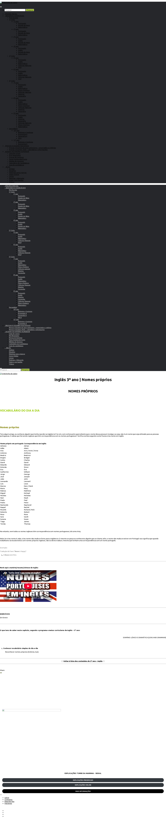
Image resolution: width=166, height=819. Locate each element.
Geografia (22, 96)
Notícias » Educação (16, 178)
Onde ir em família (16, 180)
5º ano (16, 58)
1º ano (16, 21)
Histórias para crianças (18, 173)
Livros (11, 176)
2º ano (16, 29)
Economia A (22, 134)
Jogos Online (14, 175)
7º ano (16, 83)
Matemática (22, 27)
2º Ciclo (12, 56)
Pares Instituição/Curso (18, 159)
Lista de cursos (14, 153)
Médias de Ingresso (16, 161)
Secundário (13, 129)
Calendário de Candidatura (19, 163)
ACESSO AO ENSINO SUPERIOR (17, 152)
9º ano (16, 113)
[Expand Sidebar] (1, 672)
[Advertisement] (70, 691)
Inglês (20, 41)
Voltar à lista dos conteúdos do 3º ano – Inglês (83, 661)
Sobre (7, 798)
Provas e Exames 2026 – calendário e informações (28, 150)
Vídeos (11, 182)
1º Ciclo (12, 20)
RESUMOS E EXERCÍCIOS (14, 16)
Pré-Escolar (13, 18)
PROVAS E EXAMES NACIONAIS (17, 146)
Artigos (12, 169)
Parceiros (8, 803)
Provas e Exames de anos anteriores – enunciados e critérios (32, 148)
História (21, 94)
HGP (20, 67)
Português (22, 23)
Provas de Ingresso (16, 157)
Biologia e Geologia (25, 132)
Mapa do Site (9, 801)
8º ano (16, 98)
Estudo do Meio (24, 25)
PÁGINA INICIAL (11, 14)
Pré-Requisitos (15, 155)
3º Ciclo (12, 81)
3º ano (16, 37)
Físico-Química (23, 90)
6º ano (16, 69)
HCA (19, 138)
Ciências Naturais (24, 65)
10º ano (16, 131)
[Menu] (1, 794)
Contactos (8, 800)
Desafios (12, 171)
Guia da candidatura (16, 165)
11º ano (16, 140)
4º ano (16, 46)
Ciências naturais (24, 92)
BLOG (7, 167)
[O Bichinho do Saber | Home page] (8, 3)
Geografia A (22, 136)
